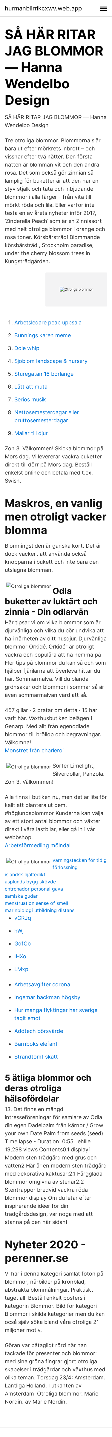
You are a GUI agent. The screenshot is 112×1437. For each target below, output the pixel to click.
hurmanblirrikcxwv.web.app (43, 8)
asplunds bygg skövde (30, 882)
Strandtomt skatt (36, 1057)
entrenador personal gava (34, 889)
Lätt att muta (30, 386)
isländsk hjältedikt (25, 874)
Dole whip (26, 348)
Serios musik (30, 399)
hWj (19, 931)
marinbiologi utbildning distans (39, 910)
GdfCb (22, 943)
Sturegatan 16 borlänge (43, 374)
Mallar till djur (31, 433)
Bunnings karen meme (42, 335)
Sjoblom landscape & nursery (51, 361)
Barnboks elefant (36, 1044)
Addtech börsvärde (38, 1031)
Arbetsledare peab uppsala (48, 322)
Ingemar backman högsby (47, 997)
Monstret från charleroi (34, 750)
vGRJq (22, 918)
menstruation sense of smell (36, 903)
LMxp (21, 969)
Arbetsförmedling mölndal (37, 845)
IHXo (20, 956)
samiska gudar (21, 896)
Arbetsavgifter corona (42, 984)
